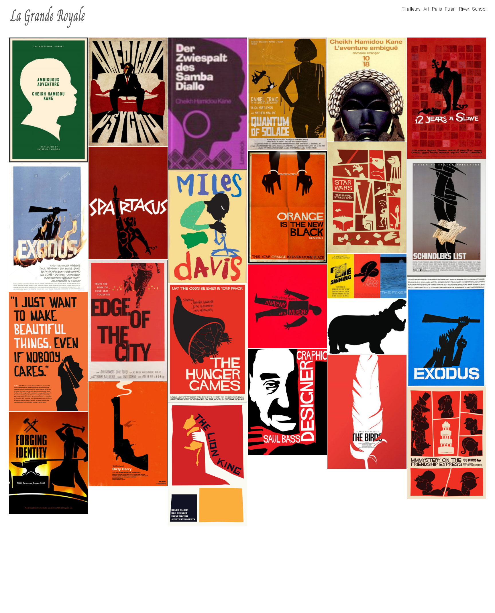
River (464, 9)
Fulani (450, 9)
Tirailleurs (411, 9)
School (479, 9)
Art (426, 9)
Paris (437, 9)
